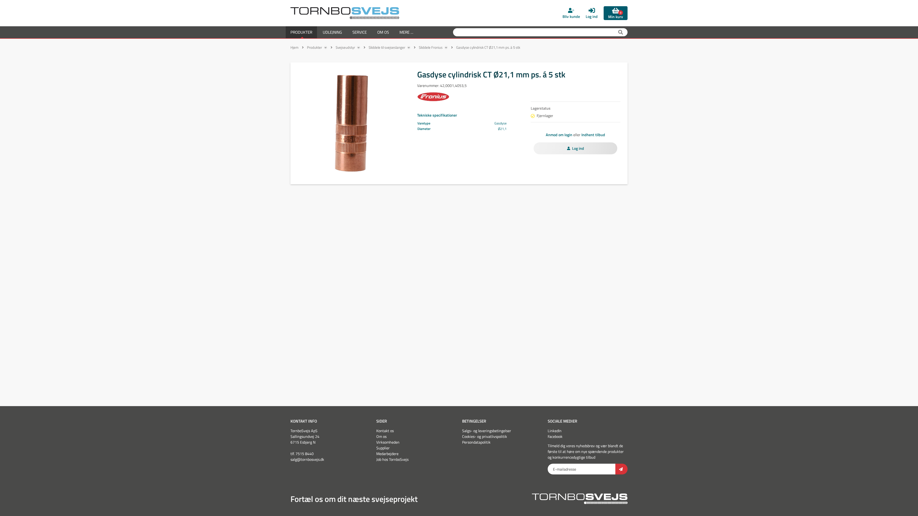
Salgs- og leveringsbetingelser (486, 431)
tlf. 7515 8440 (302, 454)
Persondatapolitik (476, 442)
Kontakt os (385, 431)
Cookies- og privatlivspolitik (484, 436)
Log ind (578, 148)
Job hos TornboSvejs (392, 459)
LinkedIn (555, 431)
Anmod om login (559, 135)
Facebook (555, 436)
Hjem (294, 47)
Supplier (383, 448)
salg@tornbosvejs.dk (307, 459)
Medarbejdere (387, 454)
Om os (381, 436)
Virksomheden (387, 442)
